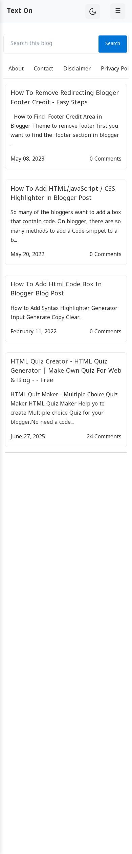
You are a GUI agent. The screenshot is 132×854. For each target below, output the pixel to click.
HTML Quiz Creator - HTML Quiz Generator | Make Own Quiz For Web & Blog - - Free (66, 371)
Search (112, 44)
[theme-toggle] (92, 11)
